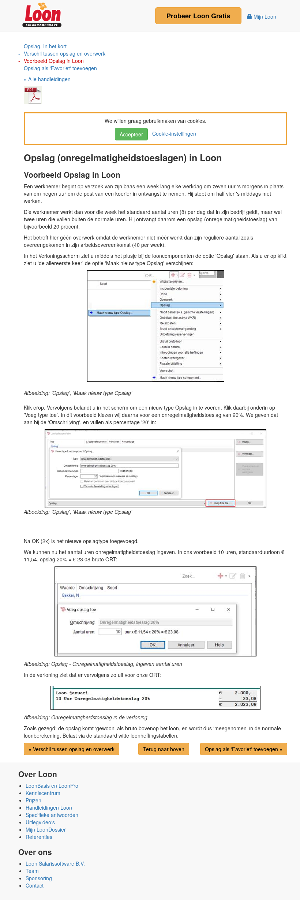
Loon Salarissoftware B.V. (55, 863)
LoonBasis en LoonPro (52, 785)
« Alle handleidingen (47, 79)
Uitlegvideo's (40, 822)
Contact (35, 885)
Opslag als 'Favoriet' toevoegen (60, 68)
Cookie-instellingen (172, 133)
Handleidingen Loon (49, 807)
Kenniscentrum (43, 793)
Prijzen (33, 800)
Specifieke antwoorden (52, 814)
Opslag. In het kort (45, 46)
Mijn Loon (264, 16)
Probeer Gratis (198, 15)
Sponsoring (39, 878)
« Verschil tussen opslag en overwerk (72, 749)
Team (32, 870)
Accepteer (131, 134)
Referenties (39, 836)
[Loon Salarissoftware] (42, 14)
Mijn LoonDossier (46, 829)
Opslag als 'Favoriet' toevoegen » (243, 749)
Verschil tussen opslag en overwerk (64, 53)
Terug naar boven (163, 749)
